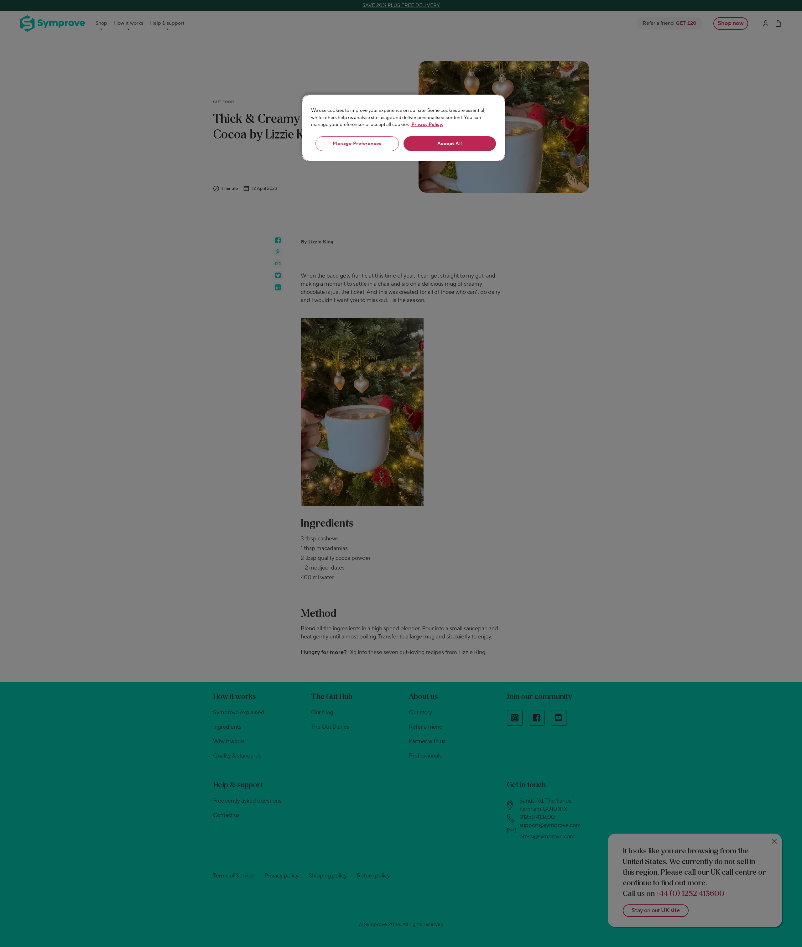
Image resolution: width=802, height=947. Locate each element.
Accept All (449, 144)
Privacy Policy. (427, 124)
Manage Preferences (357, 144)
